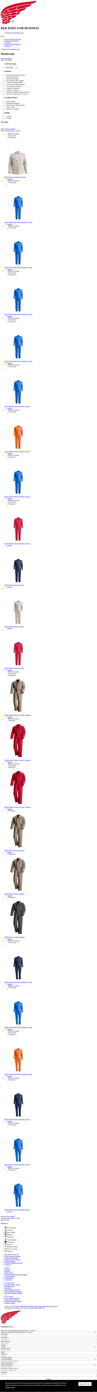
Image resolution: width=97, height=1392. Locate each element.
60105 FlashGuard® (18, 314)
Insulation (15, 77)
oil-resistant (9, 86)
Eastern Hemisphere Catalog (13, 1301)
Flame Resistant (20, 75)
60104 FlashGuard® (18, 267)
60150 (14, 626)
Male (9, 116)
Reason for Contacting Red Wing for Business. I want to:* (19, 1330)
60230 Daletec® (18, 715)
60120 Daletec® (17, 496)
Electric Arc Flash (22, 94)
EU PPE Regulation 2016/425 (14, 1263)
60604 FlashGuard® (18, 1027)
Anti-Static (15, 79)
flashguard (9, 103)
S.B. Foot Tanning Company (13, 1291)
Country (4, 1345)
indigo (8, 105)
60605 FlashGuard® (18, 1074)
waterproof (9, 82)
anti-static (9, 79)
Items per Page (5, 129)
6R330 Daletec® (15, 177)
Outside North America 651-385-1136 (40, 1306)
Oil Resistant (17, 86)
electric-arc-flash (11, 94)
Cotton (13, 107)
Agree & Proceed (85, 1384)
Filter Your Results (6, 58)
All (14, 129)
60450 (14, 894)
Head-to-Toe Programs (11, 41)
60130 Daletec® (17, 543)
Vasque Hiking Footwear (12, 1290)
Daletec (13, 101)
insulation (9, 77)
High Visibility (19, 81)
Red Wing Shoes (10, 1286)
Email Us (55, 1306)
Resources (8, 1271)
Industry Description (7, 1363)
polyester (9, 109)
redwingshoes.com (17, 33)
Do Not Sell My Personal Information (16, 1274)
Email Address (6, 1341)
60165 (14, 668)
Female (9, 118)
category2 (9, 90)
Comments (4, 1372)
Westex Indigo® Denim (18, 105)
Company (4, 1354)
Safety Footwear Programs (12, 39)
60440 (14, 850)
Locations (7, 42)
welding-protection (12, 92)
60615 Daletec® (17, 1164)
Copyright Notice (10, 1276)
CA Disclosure (9, 1278)
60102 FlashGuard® (18, 222)
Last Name (4, 1337)
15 (16, 130)
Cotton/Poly (15, 109)
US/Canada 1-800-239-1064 (20, 1306)
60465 (14, 937)
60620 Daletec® (17, 1209)
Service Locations (10, 1261)
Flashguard (16, 103)
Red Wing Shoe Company (12, 1284)
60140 (14, 585)
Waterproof (16, 82)
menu (2, 36)
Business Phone (6, 1348)
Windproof (16, 88)
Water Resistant (20, 84)
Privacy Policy (9, 1273)
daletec (8, 101)
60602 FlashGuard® (18, 982)
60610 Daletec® (17, 1119)
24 (10, 129)
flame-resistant (10, 75)
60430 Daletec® (18, 807)
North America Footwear (12, 1298)
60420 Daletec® (18, 760)
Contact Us (8, 46)
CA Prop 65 (8, 1280)
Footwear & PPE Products (12, 44)
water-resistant (10, 84)
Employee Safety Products (12, 1259)
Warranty (7, 1269)
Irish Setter (8, 1288)
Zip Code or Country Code (9, 1368)
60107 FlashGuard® (18, 361)
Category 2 (16, 90)
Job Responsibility (7, 1357)
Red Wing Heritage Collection (14, 1293)
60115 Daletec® (17, 406)
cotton (8, 107)
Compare (9, 179)
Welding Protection (24, 92)
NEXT (3, 1352)
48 (12, 129)
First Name (5, 1334)
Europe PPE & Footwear (12, 1300)
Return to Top (5, 1220)
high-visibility (10, 81)
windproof (9, 88)
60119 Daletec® (17, 451)
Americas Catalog (10, 1303)
